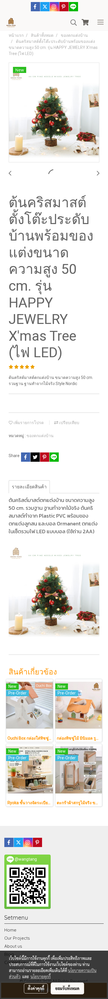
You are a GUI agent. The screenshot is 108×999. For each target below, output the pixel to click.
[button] (71, 22)
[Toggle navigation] (100, 22)
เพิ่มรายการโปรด (28, 422)
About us (13, 946)
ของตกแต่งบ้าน (40, 435)
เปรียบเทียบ (68, 422)
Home (10, 930)
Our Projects (17, 938)
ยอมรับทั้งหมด (67, 988)
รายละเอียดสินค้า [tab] (29, 487)
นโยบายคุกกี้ (41, 976)
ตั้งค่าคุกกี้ (36, 988)
